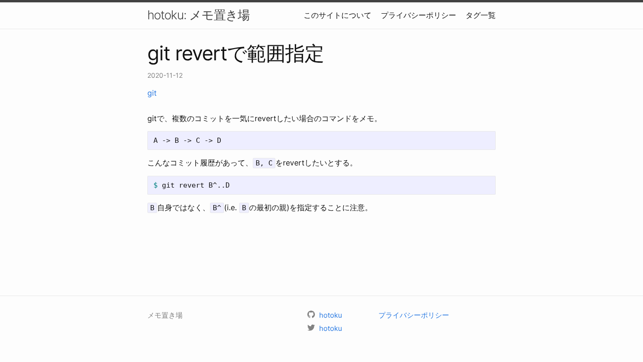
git (152, 93)
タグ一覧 (481, 15)
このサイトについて (337, 15)
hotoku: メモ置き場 (198, 15)
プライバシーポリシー (418, 15)
